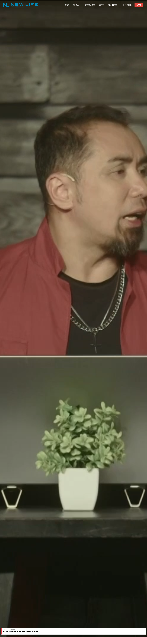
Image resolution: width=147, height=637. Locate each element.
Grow (76, 5)
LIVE (139, 5)
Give (101, 5)
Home (66, 5)
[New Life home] (20, 5)
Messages (90, 5)
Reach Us (128, 5)
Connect (112, 5)
